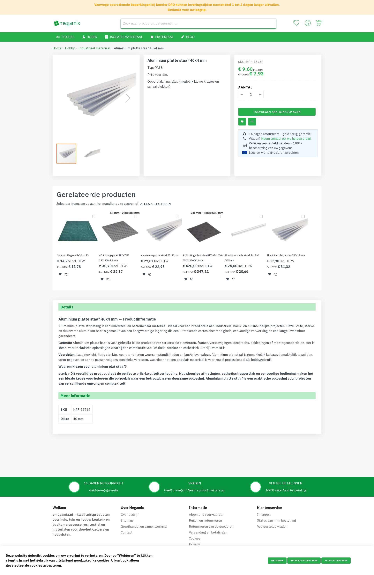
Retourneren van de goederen (211, 526)
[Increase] (260, 94)
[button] (128, 98)
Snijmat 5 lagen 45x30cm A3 (73, 255)
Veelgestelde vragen (272, 526)
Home (57, 48)
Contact (126, 532)
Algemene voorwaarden (206, 514)
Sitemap (127, 520)
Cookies (194, 538)
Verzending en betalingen (208, 532)
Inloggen (264, 514)
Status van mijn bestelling (276, 520)
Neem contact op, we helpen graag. (286, 138)
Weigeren (277, 560)
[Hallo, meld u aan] (308, 24)
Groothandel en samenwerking (144, 526)
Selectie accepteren (304, 560)
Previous (51, 248)
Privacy (194, 544)
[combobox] (198, 23)
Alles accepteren (336, 560)
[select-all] (155, 204)
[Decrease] (241, 94)
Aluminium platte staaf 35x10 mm (160, 255)
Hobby (70, 48)
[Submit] (271, 23)
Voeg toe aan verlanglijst (242, 121)
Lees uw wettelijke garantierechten (274, 153)
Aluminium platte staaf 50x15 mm (286, 255)
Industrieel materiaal (94, 48)
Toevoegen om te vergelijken (252, 121)
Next (322, 248)
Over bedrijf (130, 514)
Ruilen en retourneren (205, 520)
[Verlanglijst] (296, 23)
